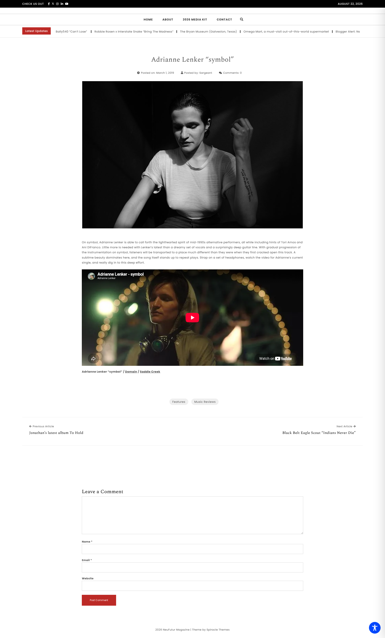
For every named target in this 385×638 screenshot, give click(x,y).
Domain (131, 372)
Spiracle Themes (218, 630)
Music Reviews (205, 402)
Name (87, 542)
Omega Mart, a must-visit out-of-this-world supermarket (270, 32)
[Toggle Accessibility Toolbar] (375, 628)
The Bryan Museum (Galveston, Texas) (192, 32)
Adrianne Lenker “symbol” (192, 60)
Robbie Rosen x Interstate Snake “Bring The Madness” (118, 32)
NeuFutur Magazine (176, 630)
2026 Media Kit (195, 19)
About (167, 19)
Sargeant (205, 73)
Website (87, 578)
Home (148, 19)
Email (87, 560)
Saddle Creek (150, 372)
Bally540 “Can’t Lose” (56, 32)
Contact (224, 19)
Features (178, 402)
